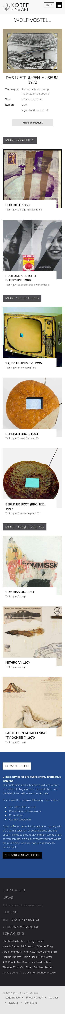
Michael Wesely (46, 972)
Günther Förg (45, 946)
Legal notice (12, 998)
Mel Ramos (24, 962)
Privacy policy (34, 998)
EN (47, 5)
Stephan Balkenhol (14, 941)
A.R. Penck (9, 962)
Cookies (54, 998)
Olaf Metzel (45, 957)
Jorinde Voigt (10, 972)
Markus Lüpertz (12, 957)
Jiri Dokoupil (28, 946)
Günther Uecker (42, 967)
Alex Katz (29, 952)
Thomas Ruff (10, 967)
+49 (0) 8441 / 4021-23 (23, 920)
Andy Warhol (27, 972)
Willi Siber (26, 967)
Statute (13, 1003)
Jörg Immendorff (12, 952)
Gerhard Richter (41, 962)
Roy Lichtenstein (47, 952)
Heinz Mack (30, 957)
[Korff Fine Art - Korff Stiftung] (32, 8)
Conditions (30, 1003)
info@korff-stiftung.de (25, 927)
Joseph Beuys (11, 946)
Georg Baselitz (35, 941)
